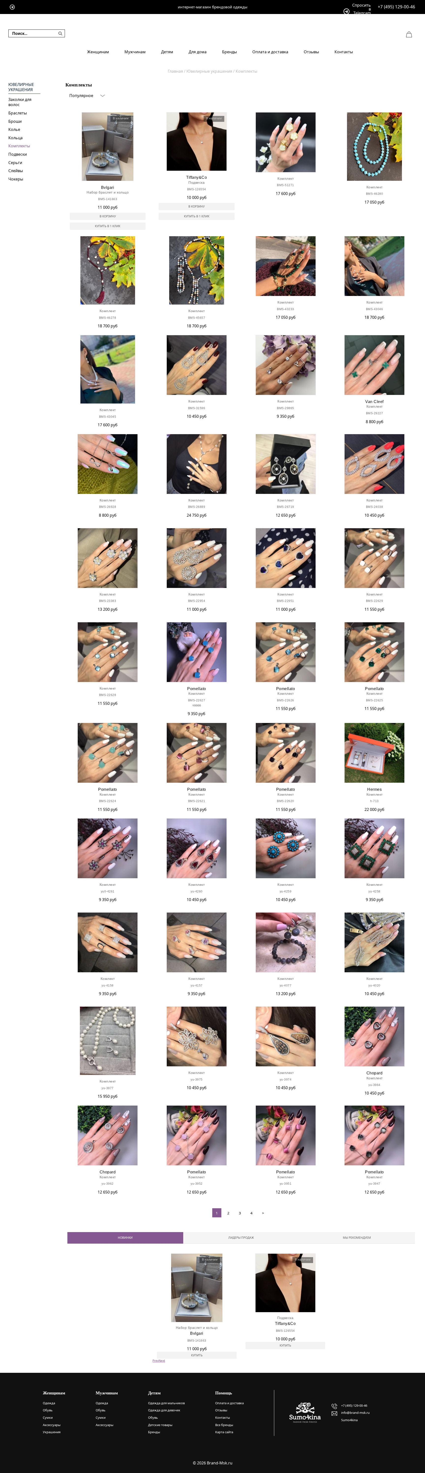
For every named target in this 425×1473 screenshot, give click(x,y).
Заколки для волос (19, 102)
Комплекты (19, 146)
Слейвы (15, 170)
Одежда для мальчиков (166, 1403)
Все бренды (224, 1425)
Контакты (343, 52)
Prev (155, 1361)
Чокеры (15, 179)
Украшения (52, 1432)
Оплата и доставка (270, 52)
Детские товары (160, 1425)
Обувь (48, 1410)
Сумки (48, 1417)
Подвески (17, 154)
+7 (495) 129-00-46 (396, 7)
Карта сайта (224, 1432)
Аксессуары (52, 1425)
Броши (15, 121)
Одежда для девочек (164, 1410)
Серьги (15, 162)
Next (162, 1361)
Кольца (15, 137)
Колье (14, 129)
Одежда (49, 1403)
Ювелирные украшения (21, 87)
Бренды (229, 52)
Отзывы (311, 52)
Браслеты (17, 113)
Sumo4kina (349, 1420)
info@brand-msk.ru (355, 1412)
